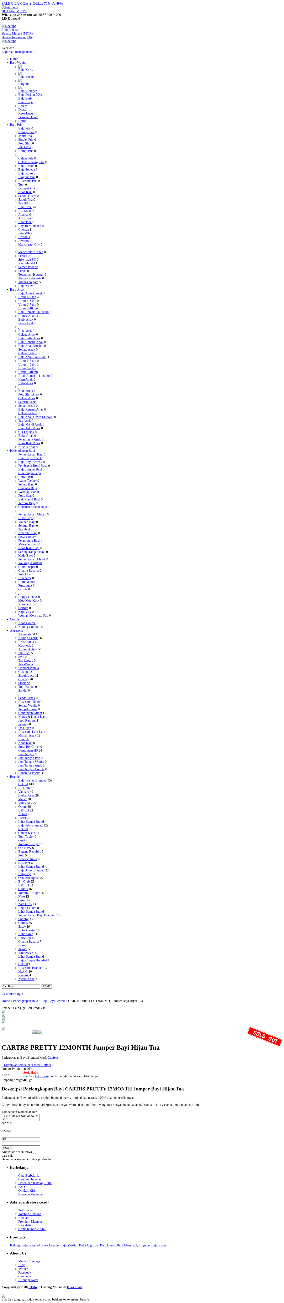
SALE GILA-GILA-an (32, 3)
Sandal (23, 690)
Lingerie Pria (26, 177)
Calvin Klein (26, 833)
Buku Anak (25, 435)
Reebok (23, 975)
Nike (21, 896)
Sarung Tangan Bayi (31, 552)
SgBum (23, 608)
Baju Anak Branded (31, 870)
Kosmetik (24, 645)
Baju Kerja (25, 102)
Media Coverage (29, 1261)
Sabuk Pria (25, 199)
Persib (22, 271)
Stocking (24, 683)
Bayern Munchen (29, 226)
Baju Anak (17, 289)
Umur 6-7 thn (27, 304)
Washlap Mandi (28, 492)
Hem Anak (25, 379)
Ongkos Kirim (27, 1190)
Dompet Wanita (28, 668)
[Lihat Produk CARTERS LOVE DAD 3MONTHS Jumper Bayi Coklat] (3, 1012)
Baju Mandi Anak (30, 424)
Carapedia (25, 1276)
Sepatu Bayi (26, 484)
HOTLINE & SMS (14, 11)
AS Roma (24, 218)
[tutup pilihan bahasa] (9, 41)
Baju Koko (25, 173)
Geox (22, 900)
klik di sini (42, 1076)
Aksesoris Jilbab (29, 701)
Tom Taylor (26, 836)
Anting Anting (27, 649)
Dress (22, 109)
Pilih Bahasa (10, 29)
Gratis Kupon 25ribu (32, 1229)
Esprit (22, 818)
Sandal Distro (27, 196)
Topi (21, 184)
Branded (15, 776)
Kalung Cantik (28, 638)
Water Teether (27, 480)
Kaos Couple (27, 623)
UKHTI (23, 810)
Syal (21, 656)
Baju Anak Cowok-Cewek (35, 417)
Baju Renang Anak (30, 342)
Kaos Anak (25, 390)
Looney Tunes (27, 859)
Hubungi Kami (28, 1280)
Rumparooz (26, 604)
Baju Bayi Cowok (30, 462)
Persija (22, 256)
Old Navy (24, 848)
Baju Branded (30, 1245)
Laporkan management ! (18, 52)
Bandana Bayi (27, 488)
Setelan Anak (27, 402)
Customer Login (12, 994)
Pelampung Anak (29, 439)
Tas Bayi (24, 529)
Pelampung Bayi (29, 540)
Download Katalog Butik (35, 1183)
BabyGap (24, 874)
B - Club (24, 788)
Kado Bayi (25, 555)
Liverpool (24, 241)
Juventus (24, 237)
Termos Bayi (26, 503)
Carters (23, 889)
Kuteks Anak (27, 447)
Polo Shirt (24, 143)
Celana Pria (25, 158)
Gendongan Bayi (29, 473)
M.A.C (23, 971)
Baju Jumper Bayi (30, 469)
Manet (22, 799)
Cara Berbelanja (29, 1175)
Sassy (22, 926)
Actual (22, 814)
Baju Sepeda (26, 169)
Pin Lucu (24, 653)
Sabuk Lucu (26, 675)
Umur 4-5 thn (27, 300)
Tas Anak (24, 420)
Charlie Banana (28, 570)
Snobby (23, 919)
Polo (21, 855)
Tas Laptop (25, 660)
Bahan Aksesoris (29, 773)
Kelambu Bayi (27, 533)
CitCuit (23, 784)
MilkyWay (25, 803)
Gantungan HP (28, 750)
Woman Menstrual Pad (33, 615)
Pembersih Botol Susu (32, 465)
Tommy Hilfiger (29, 844)
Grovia (22, 589)
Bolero (22, 106)
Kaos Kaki (25, 192)
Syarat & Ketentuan (31, 1194)
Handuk (23, 739)
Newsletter (25, 1225)
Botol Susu (25, 477)
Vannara (23, 791)
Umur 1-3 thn (27, 297)
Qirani (22, 806)
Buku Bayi (25, 518)
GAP (21, 840)
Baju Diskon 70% (30, 94)
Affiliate (23, 1218)
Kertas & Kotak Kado (32, 716)
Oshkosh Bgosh (28, 878)
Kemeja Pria (26, 132)
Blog (21, 1265)
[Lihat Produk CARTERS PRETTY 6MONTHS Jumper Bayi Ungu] (3, 1015)
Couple (15, 619)
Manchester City (29, 244)
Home (14, 59)
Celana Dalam (27, 353)
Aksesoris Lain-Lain (31, 731)
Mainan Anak (27, 735)
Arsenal (23, 214)
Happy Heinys (27, 597)
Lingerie (23, 84)
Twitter (23, 1269)
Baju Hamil (107, 1245)
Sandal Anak (26, 698)
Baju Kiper (25, 285)
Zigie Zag (24, 612)
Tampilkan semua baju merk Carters (27, 1065)
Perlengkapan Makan (32, 514)
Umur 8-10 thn (28, 308)
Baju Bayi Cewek (30, 458)
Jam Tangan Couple (31, 769)
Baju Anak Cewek (30, 293)
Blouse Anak (26, 315)
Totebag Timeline (29, 1214)
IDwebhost (74, 1287)
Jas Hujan (24, 728)
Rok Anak (25, 330)
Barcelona (25, 222)
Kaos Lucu (25, 113)
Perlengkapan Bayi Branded (36, 915)
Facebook (24, 1272)
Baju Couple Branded (32, 960)
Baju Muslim (26, 76)
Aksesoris (16, 630)
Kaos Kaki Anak (29, 443)
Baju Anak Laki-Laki (32, 357)
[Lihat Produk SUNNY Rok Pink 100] (3, 1022)
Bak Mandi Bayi (29, 499)
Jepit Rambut (27, 720)
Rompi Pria (25, 151)
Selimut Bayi (26, 525)
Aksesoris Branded (30, 967)
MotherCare (26, 953)
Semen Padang (28, 267)
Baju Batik (25, 98)
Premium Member (30, 1221)
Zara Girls (25, 904)
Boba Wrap (25, 934)
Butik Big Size (88, 1245)
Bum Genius (26, 582)
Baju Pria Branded (30, 825)
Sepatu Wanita (27, 705)
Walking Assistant (30, 563)
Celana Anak (26, 334)
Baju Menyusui (127, 1245)
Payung (23, 724)
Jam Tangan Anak (30, 765)
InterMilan (25, 233)
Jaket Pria (24, 147)
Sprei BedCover (29, 746)
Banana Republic (29, 851)
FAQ (21, 1187)
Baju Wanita (18, 62)
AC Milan (25, 211)
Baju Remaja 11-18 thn (33, 312)
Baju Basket (26, 166)
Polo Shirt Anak (28, 394)
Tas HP (23, 203)
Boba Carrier (26, 930)
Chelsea (23, 229)
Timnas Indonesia (29, 278)
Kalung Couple (28, 626)
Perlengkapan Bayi (22, 450)
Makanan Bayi (28, 544)
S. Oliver (24, 863)
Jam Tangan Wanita (31, 761)
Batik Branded (27, 91)
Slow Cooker (27, 537)
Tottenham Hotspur (31, 274)
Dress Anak (26, 323)
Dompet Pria (26, 188)
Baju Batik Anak (29, 338)
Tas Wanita (25, 664)
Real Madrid (26, 263)
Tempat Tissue (27, 709)
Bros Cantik (26, 641)
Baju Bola (25, 207)
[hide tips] (9, 26)
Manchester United (30, 252)
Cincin (22, 679)
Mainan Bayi (26, 522)
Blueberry (24, 578)
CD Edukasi (26, 432)
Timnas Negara (28, 282)
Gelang (23, 671)
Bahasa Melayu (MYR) (17, 33)
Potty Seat (25, 495)
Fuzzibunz (25, 585)
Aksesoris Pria (27, 181)
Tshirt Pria (25, 136)
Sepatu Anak (26, 349)
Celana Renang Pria (31, 162)
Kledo (32, 1287)
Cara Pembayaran (30, 1179)
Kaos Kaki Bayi (29, 548)
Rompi (22, 121)
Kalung (15, 1245)
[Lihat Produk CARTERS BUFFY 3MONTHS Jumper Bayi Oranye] (3, 1018)
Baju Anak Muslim (30, 345)
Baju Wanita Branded (32, 780)
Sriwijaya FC (27, 259)
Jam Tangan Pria (29, 758)
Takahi (22, 949)
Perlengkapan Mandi (32, 559)
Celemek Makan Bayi (32, 507)
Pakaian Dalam (28, 117)
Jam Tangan (26, 754)
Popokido (24, 574)
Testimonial (25, 1210)
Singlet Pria (25, 139)
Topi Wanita (26, 686)
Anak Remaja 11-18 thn (34, 375)
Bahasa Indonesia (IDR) (17, 37)
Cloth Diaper (26, 567)
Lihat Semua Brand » (32, 821)
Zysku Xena (26, 795)
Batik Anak (25, 319)
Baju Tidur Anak (29, 428)
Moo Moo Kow (28, 600)
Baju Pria (16, 124)
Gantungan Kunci (30, 713)
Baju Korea (25, 69)
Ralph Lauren (27, 908)
